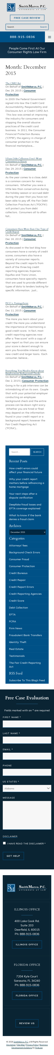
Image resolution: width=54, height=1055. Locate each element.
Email (8, 749)
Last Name (11, 733)
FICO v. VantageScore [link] (16, 303)
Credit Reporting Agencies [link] (25, 593)
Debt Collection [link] (18, 607)
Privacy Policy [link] (32, 1045)
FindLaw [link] (39, 1048)
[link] (27, 7)
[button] (49, 37)
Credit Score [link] (16, 600)
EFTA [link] (12, 614)
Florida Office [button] (27, 995)
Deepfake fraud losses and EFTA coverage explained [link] (25, 506)
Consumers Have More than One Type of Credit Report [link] (26, 230)
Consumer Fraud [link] (19, 559)
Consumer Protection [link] (35, 380)
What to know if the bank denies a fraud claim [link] (25, 517)
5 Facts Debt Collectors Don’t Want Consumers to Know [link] (23, 160)
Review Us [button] (27, 1023)
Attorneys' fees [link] (18, 545)
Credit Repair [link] (17, 580)
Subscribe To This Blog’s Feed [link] (27, 680)
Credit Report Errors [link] (21, 587)
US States (11, 781)
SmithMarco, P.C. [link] (31, 86)
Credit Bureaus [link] (18, 573)
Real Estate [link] (16, 649)
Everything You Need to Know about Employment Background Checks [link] (24, 372)
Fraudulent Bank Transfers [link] (25, 635)
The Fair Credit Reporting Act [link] (25, 664)
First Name (12, 717)
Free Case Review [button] (27, 17)
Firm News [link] (15, 628)
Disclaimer (10, 836)
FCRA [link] (12, 621)
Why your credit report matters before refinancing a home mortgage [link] (26, 482)
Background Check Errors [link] (24, 552)
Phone (7, 765)
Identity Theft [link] (17, 642)
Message (9, 797)
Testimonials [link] (17, 656)
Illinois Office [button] (27, 944)
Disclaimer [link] (11, 1045)
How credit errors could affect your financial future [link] (25, 470)
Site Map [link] (21, 1045)
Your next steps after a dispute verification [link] (23, 495)
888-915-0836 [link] (22, 37)
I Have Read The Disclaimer (26, 843)
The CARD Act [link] (13, 83)
